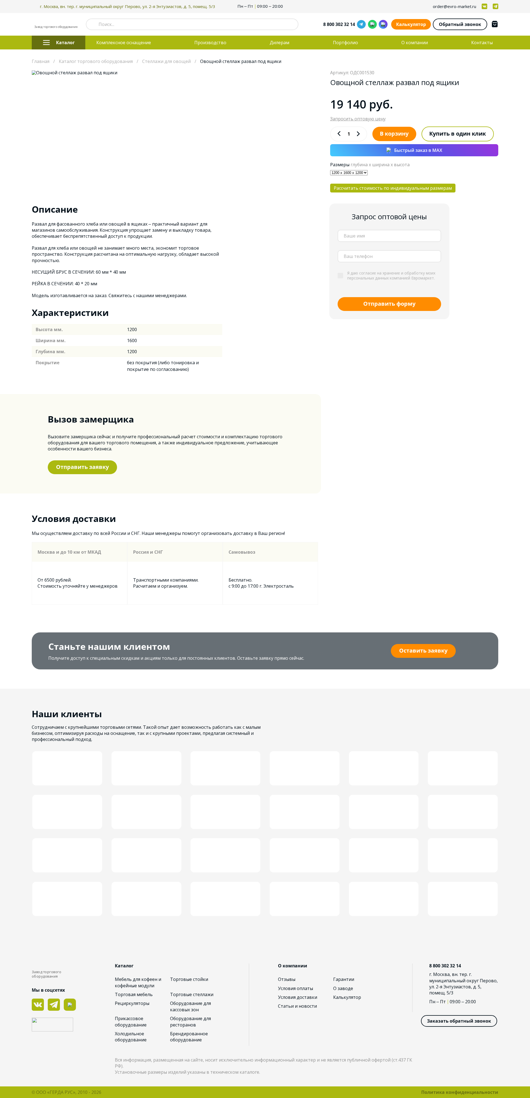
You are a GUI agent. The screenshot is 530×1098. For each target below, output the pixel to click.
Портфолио (345, 42)
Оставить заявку (423, 650)
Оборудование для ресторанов (190, 1021)
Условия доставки (297, 997)
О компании (414, 42)
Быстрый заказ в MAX (418, 150)
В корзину (394, 133)
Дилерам (279, 42)
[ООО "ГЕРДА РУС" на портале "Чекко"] (73, 1025)
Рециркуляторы (132, 1003)
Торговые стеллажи (191, 994)
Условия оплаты (295, 988)
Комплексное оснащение (123, 42)
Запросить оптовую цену (358, 119)
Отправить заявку (82, 467)
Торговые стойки (189, 979)
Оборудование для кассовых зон (190, 1006)
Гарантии (343, 979)
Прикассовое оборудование (131, 1021)
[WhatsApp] (372, 24)
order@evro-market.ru (454, 6)
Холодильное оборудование (131, 1037)
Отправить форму (389, 303)
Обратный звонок (460, 24)
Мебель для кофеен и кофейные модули (138, 982)
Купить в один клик (457, 133)
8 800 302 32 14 (339, 24)
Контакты (482, 42)
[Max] (383, 24)
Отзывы (286, 979)
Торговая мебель (134, 994)
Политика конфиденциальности (459, 1092)
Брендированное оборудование (189, 1037)
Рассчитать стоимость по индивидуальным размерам (393, 188)
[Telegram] (361, 24)
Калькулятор (411, 24)
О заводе (343, 988)
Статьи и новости (297, 1006)
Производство (210, 42)
